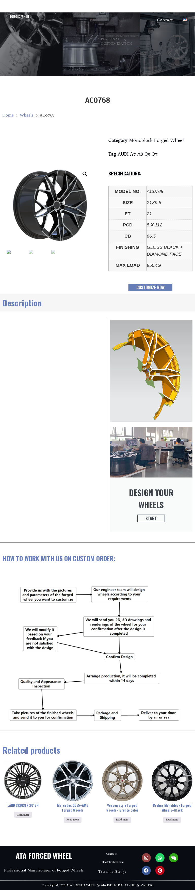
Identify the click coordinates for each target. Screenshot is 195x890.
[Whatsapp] (160, 857)
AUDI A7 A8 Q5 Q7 (138, 154)
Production (154, 8)
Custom (125, 8)
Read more (23, 814)
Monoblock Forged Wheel (156, 140)
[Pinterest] (160, 870)
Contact (165, 20)
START (151, 518)
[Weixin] (173, 857)
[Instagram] (146, 857)
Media (181, 8)
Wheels (100, 8)
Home (54, 8)
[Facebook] (146, 870)
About (76, 8)
